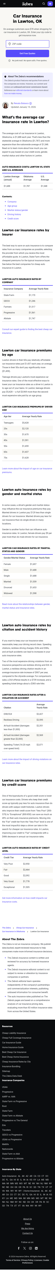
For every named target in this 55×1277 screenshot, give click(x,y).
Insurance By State (11, 1169)
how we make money (12, 93)
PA (24, 1187)
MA (3, 1183)
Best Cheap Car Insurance (14, 1052)
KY (35, 1180)
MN (12, 1183)
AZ (27, 1176)
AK (23, 1176)
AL (19, 1176)
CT (43, 1176)
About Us (27, 1219)
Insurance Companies (13, 1080)
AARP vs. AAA (8, 1096)
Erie (4, 1125)
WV (12, 1191)
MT (25, 1183)
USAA (4, 1087)
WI (16, 1191)
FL (7, 1180)
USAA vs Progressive (12, 1139)
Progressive (7, 1092)
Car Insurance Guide (11, 1042)
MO (21, 1183)
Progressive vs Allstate (12, 1158)
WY (20, 1191)
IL (21, 1180)
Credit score (13, 218)
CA (35, 1176)
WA (7, 1191)
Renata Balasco (21, 103)
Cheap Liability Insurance (14, 1033)
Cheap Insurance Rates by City (16, 1061)
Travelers (6, 1130)
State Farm (7, 1111)
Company (12, 201)
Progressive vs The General (15, 1120)
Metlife (5, 1144)
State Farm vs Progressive (14, 1101)
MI (8, 1183)
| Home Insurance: (31, 1191)
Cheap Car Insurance (25, 928)
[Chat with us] (50, 3)
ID (18, 1180)
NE (29, 1183)
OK (16, 1187)
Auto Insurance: (9, 1176)
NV (33, 1183)
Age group (12, 206)
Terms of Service (13, 1260)
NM (46, 1183)
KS (31, 1180)
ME (42, 1180)
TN (39, 1187)
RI (27, 1187)
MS (16, 1183)
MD (47, 1180)
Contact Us (27, 1233)
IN (24, 1180)
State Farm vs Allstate (12, 1115)
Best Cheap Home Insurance (15, 1057)
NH (37, 1183)
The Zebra (6, 928)
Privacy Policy (27, 1260)
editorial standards (24, 90)
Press (27, 1223)
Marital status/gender (17, 210)
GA (11, 1180)
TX (43, 1187)
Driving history (14, 214)
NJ (41, 1183)
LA (38, 1180)
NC (3, 1187)
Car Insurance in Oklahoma (13, 931)
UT (47, 1187)
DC (47, 1176)
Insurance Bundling (11, 1066)
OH (11, 1187)
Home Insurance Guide (12, 1047)
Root (4, 1106)
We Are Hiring (27, 1228)
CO (39, 1176)
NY (50, 1183)
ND (7, 1187)
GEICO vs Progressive (12, 1134)
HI (15, 1180)
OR (20, 1187)
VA (3, 1191)
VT (50, 1187)
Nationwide (7, 1149)
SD (35, 1187)
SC (31, 1187)
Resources (7, 1026)
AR (31, 1176)
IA (27, 1180)
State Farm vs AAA (11, 1154)
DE (3, 1180)
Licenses (38, 1260)
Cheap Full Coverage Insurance (16, 1038)
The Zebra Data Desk (12, 1076)
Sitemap (6, 1071)
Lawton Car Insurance (39, 931)
